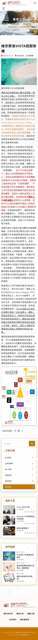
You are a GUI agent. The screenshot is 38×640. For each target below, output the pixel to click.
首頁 (5, 24)
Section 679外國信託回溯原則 (26, 517)
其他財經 (27, 24)
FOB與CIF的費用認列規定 (25, 556)
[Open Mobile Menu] (3, 8)
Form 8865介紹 (23, 507)
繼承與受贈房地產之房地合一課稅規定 (25, 566)
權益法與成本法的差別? (25, 577)
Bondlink (25, 635)
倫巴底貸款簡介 (23, 528)
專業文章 (15, 24)
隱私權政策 (24, 619)
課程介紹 (31, 613)
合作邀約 (12, 619)
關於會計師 (8, 613)
